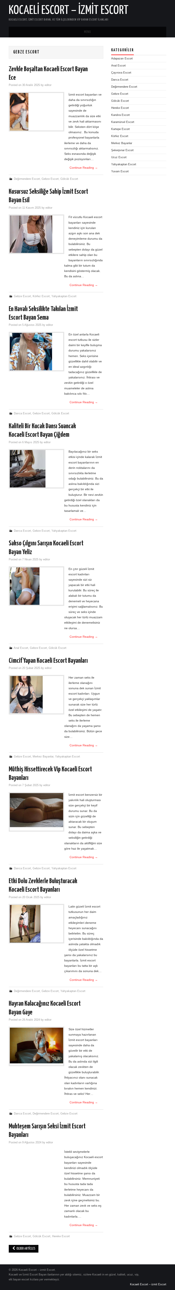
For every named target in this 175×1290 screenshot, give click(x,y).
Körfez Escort (41, 296)
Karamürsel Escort (122, 122)
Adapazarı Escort (122, 58)
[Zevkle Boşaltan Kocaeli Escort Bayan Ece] (36, 112)
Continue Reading (84, 167)
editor (48, 85)
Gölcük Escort (69, 178)
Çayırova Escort (121, 72)
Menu (87, 32)
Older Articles (25, 1248)
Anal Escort (21, 647)
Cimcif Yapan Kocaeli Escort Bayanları (48, 660)
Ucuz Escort (119, 157)
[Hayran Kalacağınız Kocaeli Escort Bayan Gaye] (36, 1045)
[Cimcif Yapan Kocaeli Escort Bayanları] (36, 694)
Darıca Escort (22, 413)
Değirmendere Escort (27, 178)
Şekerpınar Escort (122, 150)
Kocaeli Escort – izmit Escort (68, 10)
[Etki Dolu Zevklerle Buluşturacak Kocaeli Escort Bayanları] (36, 924)
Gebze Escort (50, 178)
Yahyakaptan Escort (63, 296)
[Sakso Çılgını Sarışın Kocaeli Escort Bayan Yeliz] (36, 586)
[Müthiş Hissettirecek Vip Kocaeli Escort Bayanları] (36, 810)
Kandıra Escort (120, 115)
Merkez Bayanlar (43, 756)
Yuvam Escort (120, 171)
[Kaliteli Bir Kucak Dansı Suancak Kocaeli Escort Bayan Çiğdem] (36, 468)
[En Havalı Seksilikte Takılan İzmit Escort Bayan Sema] (36, 351)
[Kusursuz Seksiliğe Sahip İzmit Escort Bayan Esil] (36, 234)
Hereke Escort (61, 1236)
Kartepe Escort (120, 129)
